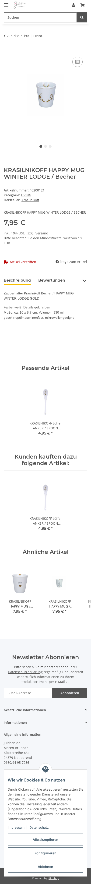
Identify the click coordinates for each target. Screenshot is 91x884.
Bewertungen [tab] (51, 280)
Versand (41, 233)
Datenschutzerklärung (25, 672)
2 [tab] (45, 146)
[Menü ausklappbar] (6, 3)
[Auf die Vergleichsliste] (77, 62)
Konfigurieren (45, 853)
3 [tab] (50, 146)
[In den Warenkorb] (7, 50)
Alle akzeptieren (45, 840)
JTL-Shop (53, 878)
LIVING (26, 195)
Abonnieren (69, 693)
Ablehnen (45, 867)
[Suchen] (82, 17)
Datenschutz (39, 827)
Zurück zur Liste (18, 36)
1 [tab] (40, 146)
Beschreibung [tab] (17, 280)
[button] (73, 5)
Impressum (16, 827)
